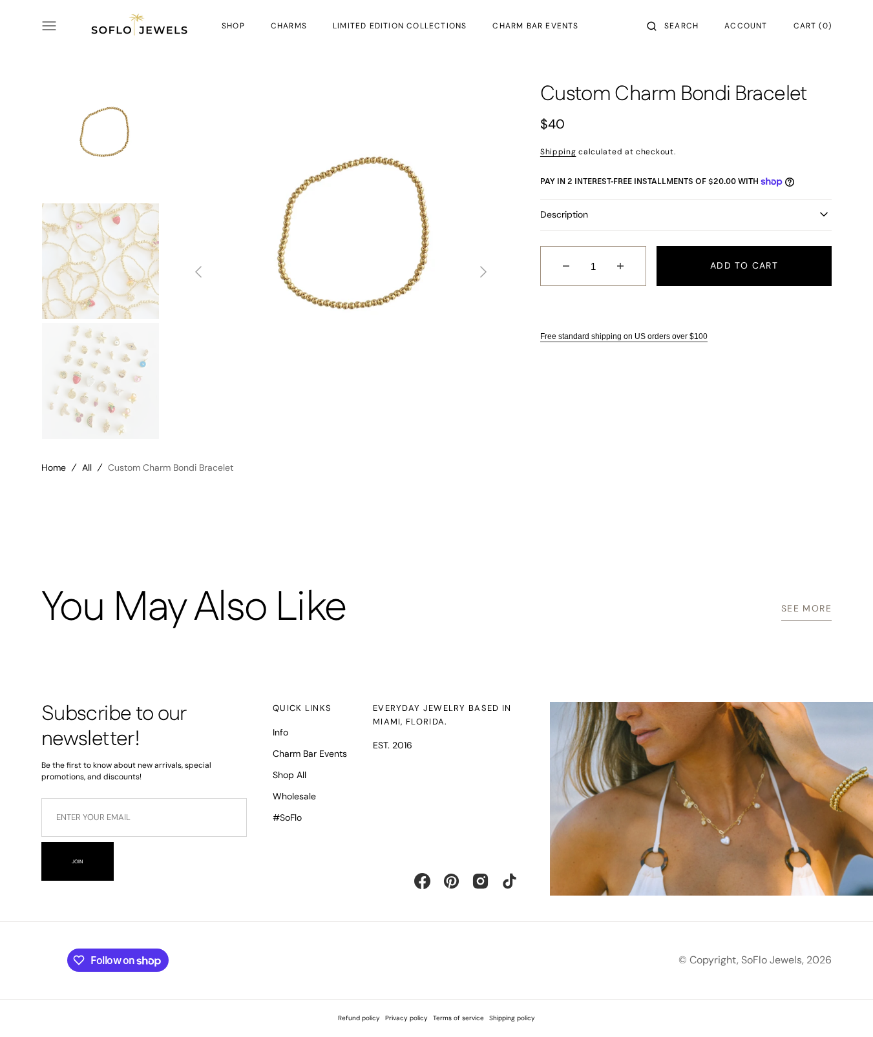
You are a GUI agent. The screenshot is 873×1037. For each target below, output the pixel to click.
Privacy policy (406, 1018)
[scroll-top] (843, 1007)
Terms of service (458, 1018)
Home (53, 467)
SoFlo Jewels (771, 960)
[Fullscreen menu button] (49, 26)
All (87, 467)
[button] (673, 26)
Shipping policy (512, 1018)
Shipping (558, 152)
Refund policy (359, 1018)
